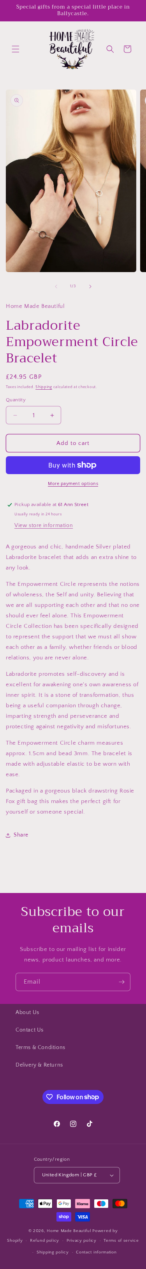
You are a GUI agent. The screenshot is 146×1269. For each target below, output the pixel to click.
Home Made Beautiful (69, 1231)
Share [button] (21, 835)
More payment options (73, 483)
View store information (43, 525)
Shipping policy (53, 1252)
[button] (15, 49)
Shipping (43, 387)
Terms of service (121, 1240)
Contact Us (30, 1030)
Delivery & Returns (39, 1065)
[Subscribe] (121, 982)
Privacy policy (82, 1240)
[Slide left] (56, 286)
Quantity (16, 399)
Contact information (96, 1252)
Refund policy (44, 1240)
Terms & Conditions (40, 1047)
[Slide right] (90, 286)
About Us (27, 1012)
